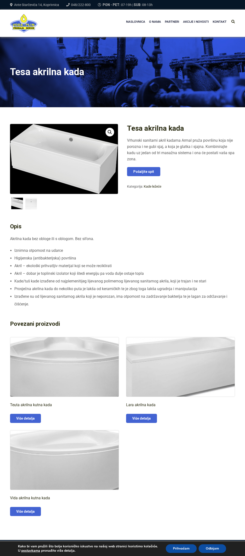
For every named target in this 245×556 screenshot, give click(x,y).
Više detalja (25, 418)
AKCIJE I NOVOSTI (196, 21)
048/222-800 (81, 5)
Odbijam (212, 548)
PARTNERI (172, 21)
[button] (110, 132)
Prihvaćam (181, 548)
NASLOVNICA (135, 21)
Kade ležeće (152, 186)
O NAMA (155, 21)
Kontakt (220, 21)
